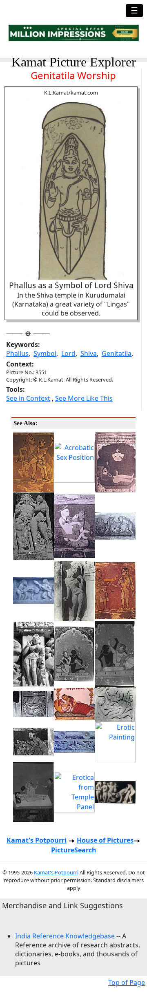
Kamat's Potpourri (37, 840)
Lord (68, 353)
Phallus (17, 353)
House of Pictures (105, 840)
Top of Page (126, 982)
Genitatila (116, 353)
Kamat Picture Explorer (73, 62)
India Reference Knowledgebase (65, 935)
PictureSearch (73, 849)
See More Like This (84, 398)
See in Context (28, 398)
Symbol (44, 353)
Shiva (88, 353)
